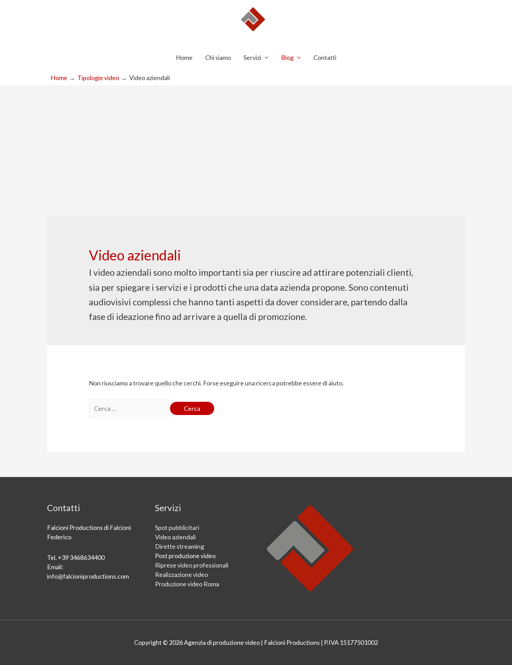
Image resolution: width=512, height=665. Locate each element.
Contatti (324, 57)
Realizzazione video (181, 574)
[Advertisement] (256, 138)
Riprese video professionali (191, 565)
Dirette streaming (179, 546)
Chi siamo (218, 57)
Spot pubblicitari (177, 527)
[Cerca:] (129, 408)
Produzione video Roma (187, 584)
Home (184, 57)
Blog (287, 57)
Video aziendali (175, 537)
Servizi (252, 57)
